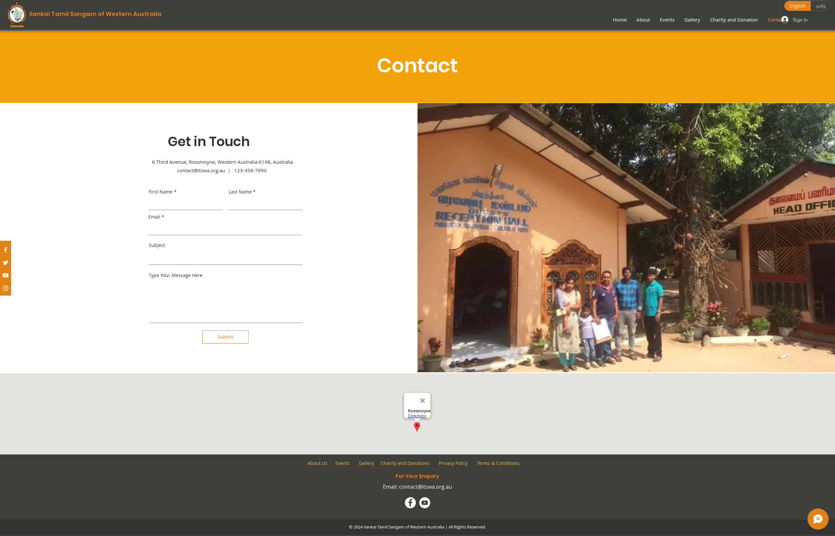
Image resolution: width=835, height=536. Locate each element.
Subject (157, 245)
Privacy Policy (453, 463)
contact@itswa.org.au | (205, 170)
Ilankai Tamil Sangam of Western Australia (95, 14)
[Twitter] (5, 262)
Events (342, 463)
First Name (161, 192)
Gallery (366, 463)
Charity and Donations (405, 463)
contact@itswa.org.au (425, 486)
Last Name (240, 192)
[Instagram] (5, 288)
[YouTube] (5, 275)
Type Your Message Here (176, 275)
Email (154, 217)
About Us (317, 463)
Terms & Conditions (498, 463)
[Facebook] (5, 249)
